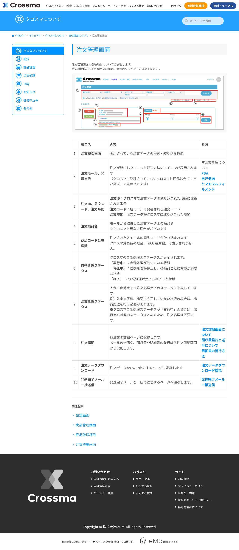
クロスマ (20, 35)
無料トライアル (223, 6)
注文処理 (29, 75)
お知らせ (29, 92)
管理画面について (78, 35)
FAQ (26, 83)
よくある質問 (136, 5)
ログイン (176, 6)
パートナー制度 (117, 5)
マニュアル (98, 5)
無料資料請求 (195, 6)
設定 (26, 59)
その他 (27, 108)
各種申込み (30, 100)
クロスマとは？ (55, 5)
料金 (69, 5)
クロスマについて (55, 35)
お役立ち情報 (82, 5)
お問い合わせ (154, 5)
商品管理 (29, 67)
